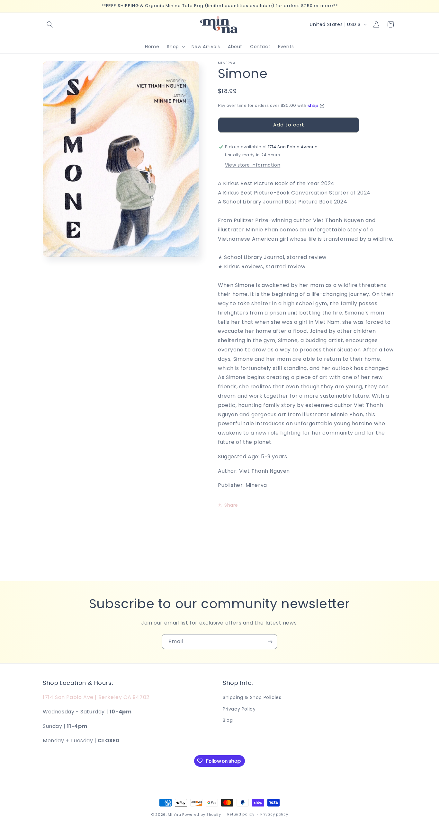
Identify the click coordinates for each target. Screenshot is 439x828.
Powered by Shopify (201, 814)
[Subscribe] (270, 641)
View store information (252, 165)
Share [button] (231, 505)
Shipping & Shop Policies (252, 697)
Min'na (174, 814)
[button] (50, 24)
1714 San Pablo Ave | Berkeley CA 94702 (96, 697)
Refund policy (241, 814)
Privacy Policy (239, 709)
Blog (228, 720)
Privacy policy (274, 814)
